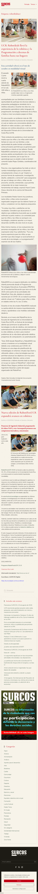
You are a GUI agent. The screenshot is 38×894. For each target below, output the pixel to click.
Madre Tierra (8, 807)
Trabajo (6, 834)
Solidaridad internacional (11, 831)
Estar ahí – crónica (9, 653)
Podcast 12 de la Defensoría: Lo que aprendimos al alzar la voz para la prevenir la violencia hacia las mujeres (17, 639)
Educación (30, 60)
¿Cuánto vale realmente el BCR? (14, 647)
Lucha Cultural (8, 804)
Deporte (6, 783)
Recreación (7, 819)
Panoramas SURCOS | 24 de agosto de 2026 (18, 650)
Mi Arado (7, 810)
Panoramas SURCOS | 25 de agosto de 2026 (18, 605)
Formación (7, 801)
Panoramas (7, 813)
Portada (26, 4)
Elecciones (7, 795)
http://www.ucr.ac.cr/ (23, 573)
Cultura (6, 780)
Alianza (6, 754)
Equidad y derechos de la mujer (13, 798)
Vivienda (6, 837)
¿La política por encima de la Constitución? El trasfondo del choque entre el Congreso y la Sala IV (19, 663)
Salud (6, 822)
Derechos (24, 60)
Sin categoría (8, 828)
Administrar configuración (19, 889)
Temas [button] (33, 4)
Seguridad (7, 825)
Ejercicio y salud (9, 792)
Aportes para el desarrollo (12, 763)
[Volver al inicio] (5, 4)
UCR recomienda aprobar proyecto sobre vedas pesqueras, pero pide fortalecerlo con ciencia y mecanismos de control (18, 610)
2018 (20, 565)
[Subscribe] (35, 861)
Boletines (7, 769)
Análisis (6, 760)
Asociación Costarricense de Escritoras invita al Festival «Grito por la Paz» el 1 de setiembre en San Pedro (18, 632)
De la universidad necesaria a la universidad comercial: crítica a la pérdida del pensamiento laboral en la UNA (18, 624)
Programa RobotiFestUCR (9, 565)
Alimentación (8, 757)
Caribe (6, 772)
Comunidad (7, 774)
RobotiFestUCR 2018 (8, 470)
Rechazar (19, 885)
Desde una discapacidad (11, 644)
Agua (5, 751)
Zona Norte (7, 840)
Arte (5, 766)
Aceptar (19, 881)
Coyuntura (7, 777)
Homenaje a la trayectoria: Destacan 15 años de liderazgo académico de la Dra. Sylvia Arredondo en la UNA (19, 617)
